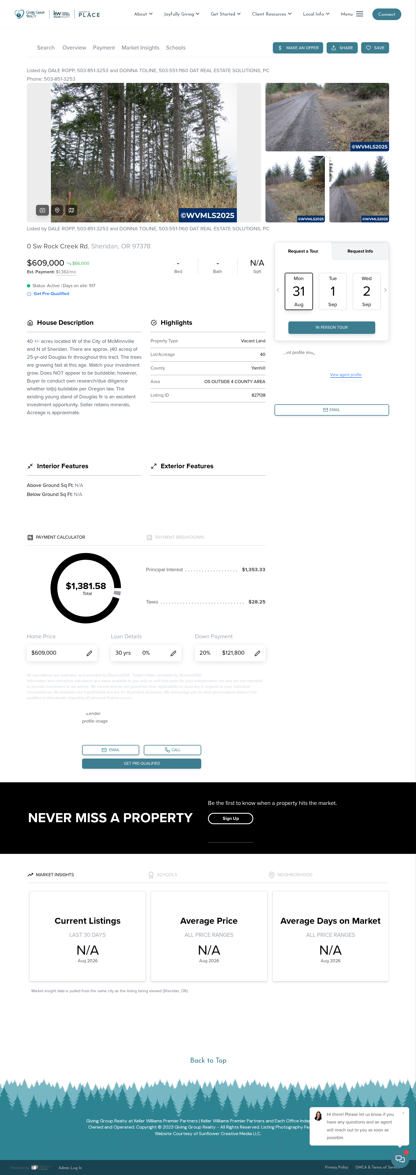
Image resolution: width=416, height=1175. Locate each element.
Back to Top (208, 1060)
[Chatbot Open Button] (400, 1159)
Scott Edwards (206, 1146)
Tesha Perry (68, 1146)
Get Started (223, 14)
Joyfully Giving (179, 14)
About (140, 14)
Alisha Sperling (135, 1146)
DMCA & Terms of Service (377, 1167)
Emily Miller (273, 1146)
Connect (386, 14)
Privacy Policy (336, 1167)
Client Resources (269, 14)
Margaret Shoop (343, 1146)
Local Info (313, 14)
